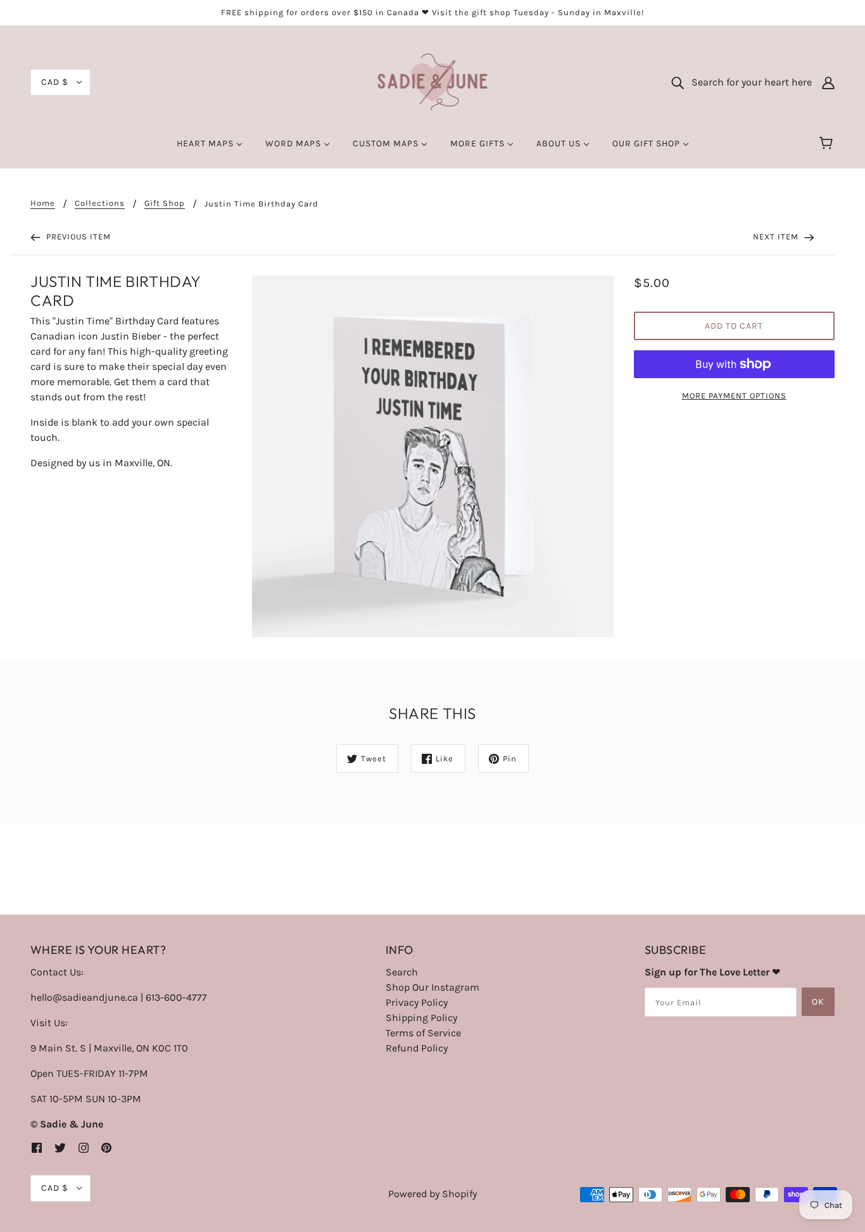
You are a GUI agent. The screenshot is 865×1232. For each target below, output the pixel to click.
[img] (36, 1147)
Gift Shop (164, 203)
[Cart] (828, 143)
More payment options (734, 395)
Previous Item (77, 236)
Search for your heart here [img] (748, 82)
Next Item (777, 236)
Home (42, 203)
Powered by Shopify (432, 1194)
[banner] (433, 81)
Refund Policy (417, 1048)
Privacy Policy (417, 1002)
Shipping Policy (421, 1018)
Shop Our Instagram (432, 987)
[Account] (828, 82)
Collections (100, 203)
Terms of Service (423, 1033)
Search (402, 972)
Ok (818, 1001)
